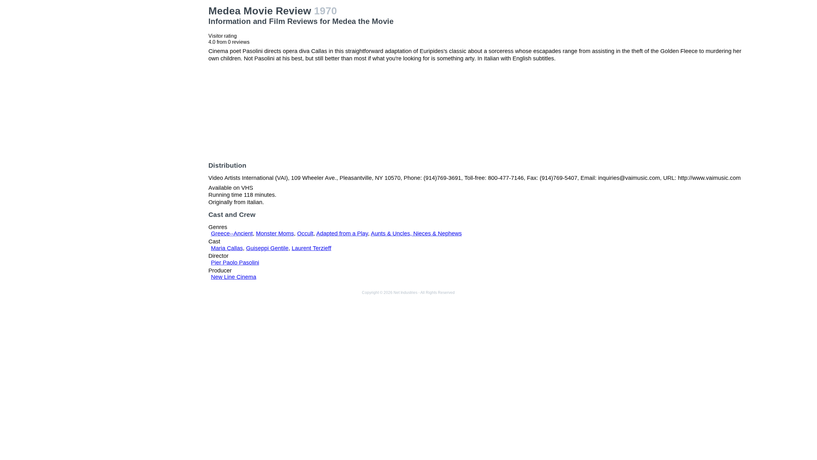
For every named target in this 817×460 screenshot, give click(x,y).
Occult (305, 233)
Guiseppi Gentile (267, 248)
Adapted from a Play (342, 233)
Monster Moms (275, 233)
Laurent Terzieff (311, 248)
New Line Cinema (233, 277)
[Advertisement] (139, 50)
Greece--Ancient (232, 233)
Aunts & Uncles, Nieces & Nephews (416, 233)
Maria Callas (227, 248)
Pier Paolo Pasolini (235, 262)
